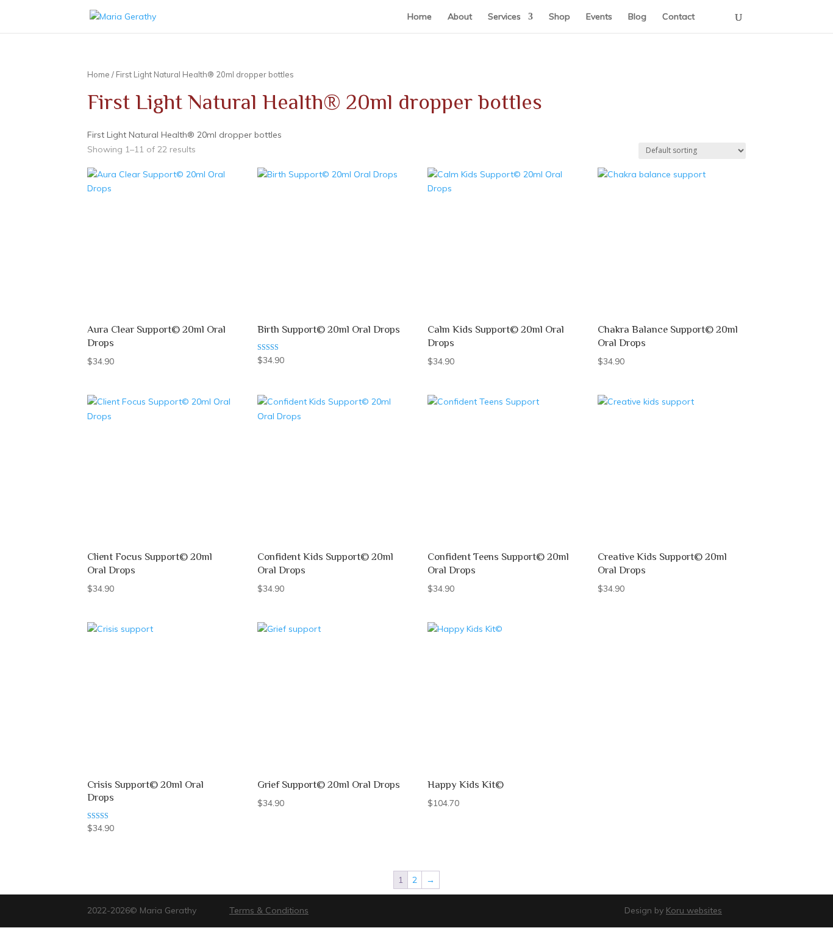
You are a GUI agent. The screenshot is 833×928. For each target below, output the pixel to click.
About (460, 17)
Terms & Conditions (269, 910)
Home (419, 17)
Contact (678, 17)
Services (504, 17)
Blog (637, 17)
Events (599, 17)
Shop (559, 17)
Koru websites (694, 910)
